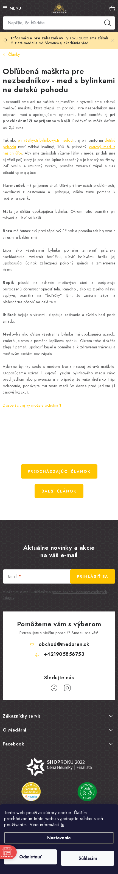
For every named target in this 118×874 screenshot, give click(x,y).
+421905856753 (64, 654)
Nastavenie (59, 838)
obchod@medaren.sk (64, 644)
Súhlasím (87, 858)
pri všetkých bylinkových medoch (46, 140)
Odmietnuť (30, 857)
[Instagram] (67, 688)
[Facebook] (54, 688)
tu (62, 824)
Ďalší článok (59, 491)
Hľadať (107, 23)
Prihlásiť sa (92, 576)
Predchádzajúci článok (59, 471)
